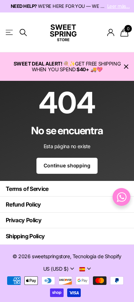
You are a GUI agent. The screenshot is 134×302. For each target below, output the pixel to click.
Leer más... (118, 6)
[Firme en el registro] (111, 32)
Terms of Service (27, 188)
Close (126, 66)
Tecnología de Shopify (97, 256)
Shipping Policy (25, 236)
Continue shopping (67, 165)
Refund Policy (23, 204)
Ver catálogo (10, 33)
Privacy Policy (23, 220)
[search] (23, 33)
